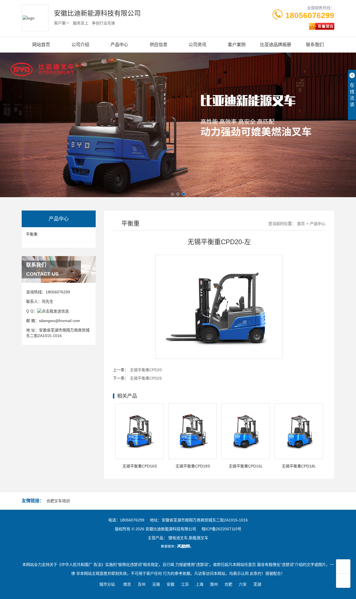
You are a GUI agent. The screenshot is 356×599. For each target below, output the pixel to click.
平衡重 (32, 234)
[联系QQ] (53, 311)
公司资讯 (197, 44)
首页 (301, 223)
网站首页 (41, 44)
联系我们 (315, 44)
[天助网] (178, 546)
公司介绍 (80, 44)
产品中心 (119, 44)
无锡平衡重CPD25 (146, 378)
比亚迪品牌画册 (275, 44)
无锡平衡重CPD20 (146, 370)
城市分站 (107, 584)
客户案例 (237, 44)
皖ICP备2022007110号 (221, 529)
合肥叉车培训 (58, 501)
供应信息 (158, 44)
